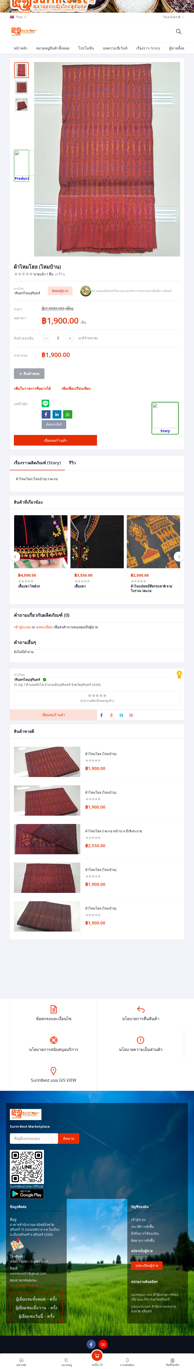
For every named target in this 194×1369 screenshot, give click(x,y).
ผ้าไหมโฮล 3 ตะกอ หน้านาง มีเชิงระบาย (113, 831)
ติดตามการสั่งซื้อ (143, 1240)
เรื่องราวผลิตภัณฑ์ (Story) (37, 463)
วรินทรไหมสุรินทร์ (27, 293)
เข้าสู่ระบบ (22, 627)
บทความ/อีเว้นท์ (115, 48)
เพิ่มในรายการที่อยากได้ (32, 388)
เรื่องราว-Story (148, 48)
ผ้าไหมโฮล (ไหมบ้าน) (100, 754)
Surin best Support (24, 1285)
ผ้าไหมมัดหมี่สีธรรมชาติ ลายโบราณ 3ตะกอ (151, 588)
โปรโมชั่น (86, 48)
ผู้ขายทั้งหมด (179, 48)
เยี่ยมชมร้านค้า (55, 440)
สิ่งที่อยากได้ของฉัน (145, 1233)
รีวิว (72, 463)
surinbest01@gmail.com (28, 1273)
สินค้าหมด (30, 373)
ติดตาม (68, 1138)
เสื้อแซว (80, 586)
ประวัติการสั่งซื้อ (142, 1226)
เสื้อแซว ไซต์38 (29, 586)
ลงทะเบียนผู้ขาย (146, 1265)
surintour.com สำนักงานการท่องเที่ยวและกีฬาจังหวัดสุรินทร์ (154, 1297)
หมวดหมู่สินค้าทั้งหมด (52, 48)
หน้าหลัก (20, 48)
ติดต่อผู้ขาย (60, 291)
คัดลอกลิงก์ (54, 424)
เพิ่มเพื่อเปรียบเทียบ (76, 388)
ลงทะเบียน (44, 627)
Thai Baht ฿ (171, 17)
